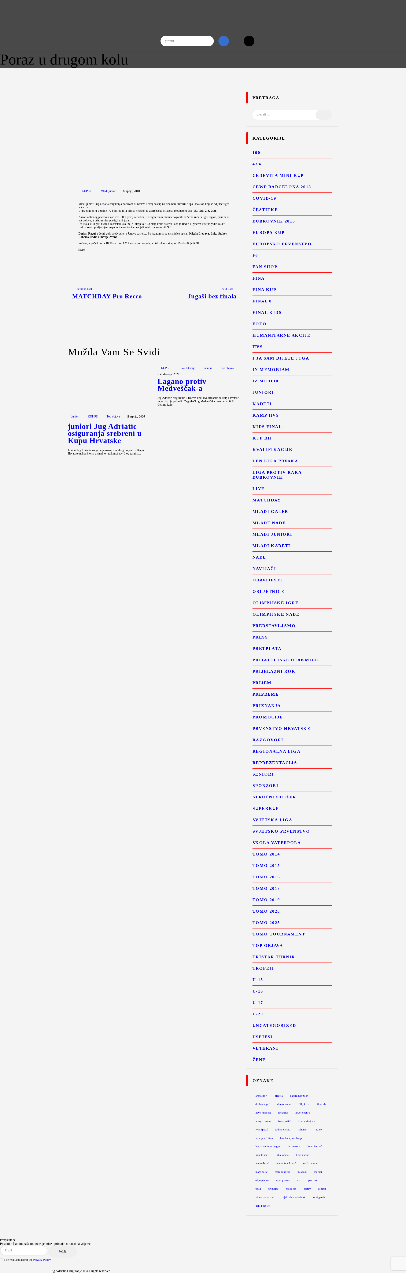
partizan (313, 1180)
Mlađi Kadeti (271, 545)
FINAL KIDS (267, 312)
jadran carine (282, 1129)
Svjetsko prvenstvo (281, 831)
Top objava (113, 416)
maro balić (261, 1171)
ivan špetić (261, 1129)
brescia (279, 1095)
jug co (318, 1129)
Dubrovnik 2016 (273, 221)
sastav (307, 1188)
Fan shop (264, 266)
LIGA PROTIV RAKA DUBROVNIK (277, 474)
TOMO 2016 (266, 877)
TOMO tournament (278, 934)
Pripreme (265, 694)
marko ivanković (286, 1163)
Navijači (264, 568)
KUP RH (87, 191)
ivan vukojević (307, 1121)
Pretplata (267, 648)
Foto (259, 323)
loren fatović (314, 1146)
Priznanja (266, 705)
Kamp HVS (265, 415)
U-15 (257, 979)
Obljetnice (268, 591)
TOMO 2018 (266, 888)
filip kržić (304, 1104)
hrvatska (283, 1112)
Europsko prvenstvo (282, 244)
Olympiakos (283, 1180)
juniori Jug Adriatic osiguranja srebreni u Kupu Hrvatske (105, 434)
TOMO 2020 (266, 911)
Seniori (207, 368)
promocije (267, 717)
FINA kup (264, 289)
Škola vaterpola (276, 842)
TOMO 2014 (266, 854)
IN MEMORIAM (270, 369)
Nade (259, 557)
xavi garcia (319, 1197)
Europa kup (268, 232)
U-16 (257, 991)
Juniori (75, 416)
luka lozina (282, 1154)
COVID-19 (264, 198)
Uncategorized (274, 1025)
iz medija (265, 381)
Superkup (265, 808)
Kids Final (267, 426)
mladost (302, 1171)
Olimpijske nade (275, 614)
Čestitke (265, 209)
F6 (255, 255)
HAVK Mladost (263, 1112)
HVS (257, 346)
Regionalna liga (276, 751)
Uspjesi (262, 1036)
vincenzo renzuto (265, 1197)
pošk (258, 1188)
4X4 (256, 164)
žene (259, 1059)
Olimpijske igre (275, 602)
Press (260, 637)
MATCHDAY (266, 500)
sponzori (265, 785)
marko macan (310, 1163)
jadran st (302, 1129)
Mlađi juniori (109, 191)
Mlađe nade (269, 522)
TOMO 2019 (266, 899)
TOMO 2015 (266, 865)
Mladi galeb (270, 511)
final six (321, 1104)
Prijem (262, 682)
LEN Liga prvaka (275, 461)
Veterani (265, 1048)
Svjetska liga (272, 819)
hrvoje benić (302, 1112)
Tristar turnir (273, 956)
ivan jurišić (284, 1121)
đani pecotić (262, 1205)
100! (257, 152)
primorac (273, 1188)
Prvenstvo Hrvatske (281, 728)
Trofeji (263, 968)
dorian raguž (262, 1104)
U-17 (257, 1002)
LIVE (258, 488)
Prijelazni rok (274, 671)
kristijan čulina (264, 1138)
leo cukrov (294, 1146)
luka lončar (261, 1154)
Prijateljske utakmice (285, 660)
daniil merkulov (299, 1095)
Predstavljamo (274, 625)
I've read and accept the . (27, 1259)
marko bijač (262, 1163)
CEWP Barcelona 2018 (281, 186)
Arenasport (261, 1095)
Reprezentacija (274, 762)
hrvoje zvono (263, 1121)
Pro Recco (291, 1188)
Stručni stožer (274, 797)
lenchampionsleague (292, 1138)
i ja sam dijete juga (280, 358)
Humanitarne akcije (281, 335)
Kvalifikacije (187, 368)
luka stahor (302, 1154)
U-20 (257, 1014)
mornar (318, 1171)
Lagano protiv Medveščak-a (182, 385)
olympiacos (262, 1180)
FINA (258, 278)
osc (299, 1180)
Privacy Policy (42, 1259)
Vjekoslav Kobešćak (294, 1197)
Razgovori (268, 739)
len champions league (267, 1146)
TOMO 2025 (266, 922)
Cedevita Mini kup (278, 175)
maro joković (282, 1171)
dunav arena (284, 1104)
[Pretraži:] (292, 114)
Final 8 (262, 301)
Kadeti (262, 403)
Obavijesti (267, 580)
